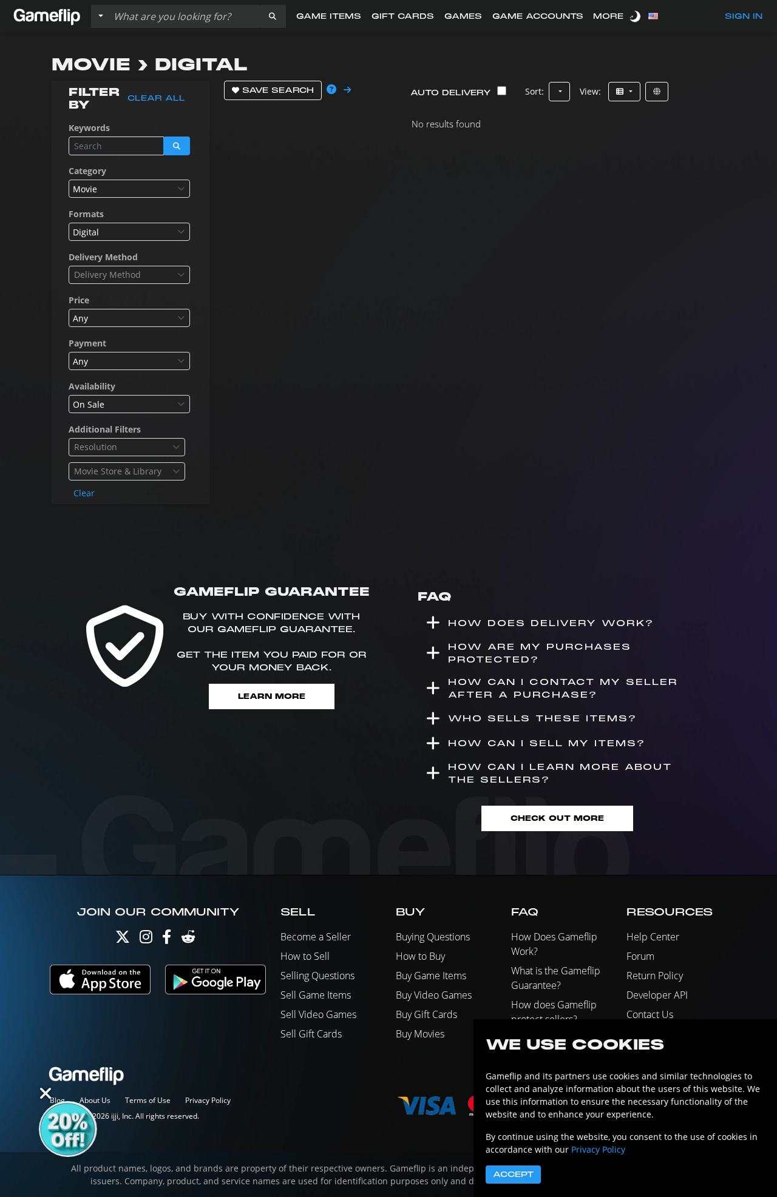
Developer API (657, 995)
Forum (640, 956)
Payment (87, 343)
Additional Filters (105, 429)
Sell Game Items (315, 995)
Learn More (271, 696)
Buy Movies (420, 1033)
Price (79, 300)
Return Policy (654, 975)
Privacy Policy (208, 1100)
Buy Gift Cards (426, 1014)
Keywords (89, 127)
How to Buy (420, 956)
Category (87, 171)
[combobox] (129, 189)
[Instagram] (146, 939)
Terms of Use (148, 1100)
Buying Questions (433, 936)
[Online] (656, 91)
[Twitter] (122, 939)
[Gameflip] (46, 15)
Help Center (652, 936)
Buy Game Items (431, 975)
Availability (92, 386)
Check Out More (557, 818)
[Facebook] (166, 939)
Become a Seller (315, 936)
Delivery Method (103, 257)
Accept (513, 1174)
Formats (86, 214)
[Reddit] (188, 939)
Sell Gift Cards (311, 1033)
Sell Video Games (318, 1014)
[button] (272, 16)
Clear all (156, 98)
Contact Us (649, 1014)
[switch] (636, 16)
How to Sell (305, 956)
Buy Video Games (434, 995)
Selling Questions (317, 975)
